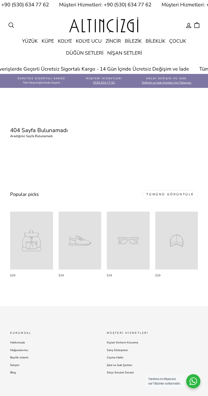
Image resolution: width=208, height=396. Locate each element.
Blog (13, 372)
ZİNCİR (113, 41)
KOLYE (65, 41)
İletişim (14, 365)
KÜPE (48, 41)
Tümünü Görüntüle (170, 194)
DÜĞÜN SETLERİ (84, 53)
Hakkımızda (17, 342)
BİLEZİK (133, 41)
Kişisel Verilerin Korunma (122, 342)
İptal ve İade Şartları (119, 365)
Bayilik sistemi (19, 357)
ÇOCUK (177, 41)
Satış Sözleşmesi (117, 350)
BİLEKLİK (155, 41)
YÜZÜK (30, 41)
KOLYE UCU (89, 41)
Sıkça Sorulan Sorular (120, 372)
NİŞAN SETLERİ (124, 53)
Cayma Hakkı (115, 357)
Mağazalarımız (19, 350)
